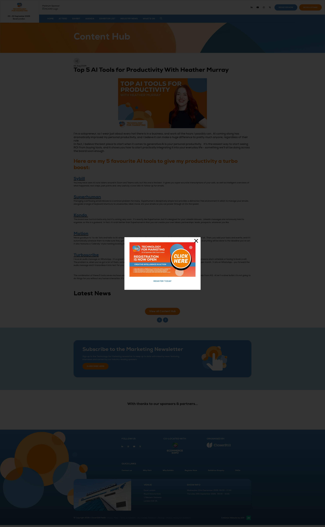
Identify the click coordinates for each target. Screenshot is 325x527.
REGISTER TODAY (162, 281)
